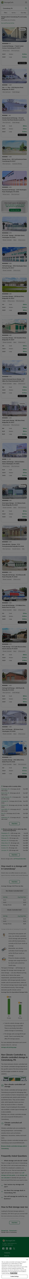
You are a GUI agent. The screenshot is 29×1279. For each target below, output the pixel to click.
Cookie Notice (13, 1273)
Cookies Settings (14, 1276)
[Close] (27, 1259)
